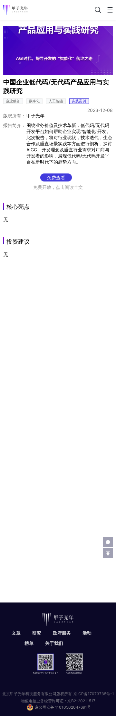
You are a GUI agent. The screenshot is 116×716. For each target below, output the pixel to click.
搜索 (97, 9)
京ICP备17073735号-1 (93, 693)
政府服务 (62, 633)
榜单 (29, 643)
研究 (36, 633)
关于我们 (54, 643)
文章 (16, 633)
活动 (87, 633)
